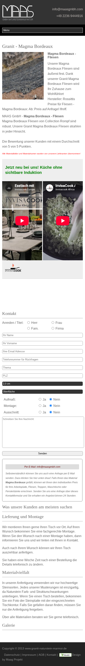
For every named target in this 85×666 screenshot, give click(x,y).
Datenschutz (12, 654)
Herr (33, 322)
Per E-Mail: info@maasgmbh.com (42, 466)
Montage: (10, 405)
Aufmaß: (10, 399)
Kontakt (51, 654)
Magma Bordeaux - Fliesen (44, 116)
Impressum (29, 654)
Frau (58, 322)
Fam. (34, 328)
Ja (44, 399)
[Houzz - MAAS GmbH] (65, 654)
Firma (59, 328)
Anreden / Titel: (12, 322)
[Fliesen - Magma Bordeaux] (24, 76)
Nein (56, 399)
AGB (41, 654)
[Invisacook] (13, 268)
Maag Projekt (14, 659)
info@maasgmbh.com (67, 9)
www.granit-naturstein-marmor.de (46, 648)
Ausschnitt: (11, 412)
